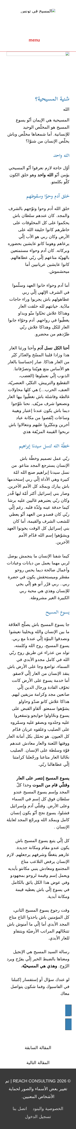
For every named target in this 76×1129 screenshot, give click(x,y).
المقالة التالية (38, 1062)
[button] (38, 1017)
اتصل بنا (20, 1108)
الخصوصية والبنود (48, 1108)
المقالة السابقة (38, 1047)
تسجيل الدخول (38, 1116)
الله (66, 109)
